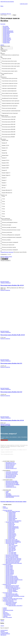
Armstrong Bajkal (12, 512)
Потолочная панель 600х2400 (8, 134)
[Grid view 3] (2, 259)
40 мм (3, 213)
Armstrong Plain (11, 519)
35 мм (3, 211)
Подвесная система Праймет (12, 554)
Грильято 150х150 (10, 572)
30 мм (3, 208)
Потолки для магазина (7, 232)
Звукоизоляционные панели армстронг (10, 100)
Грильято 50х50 (9, 565)
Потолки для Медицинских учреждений (11, 234)
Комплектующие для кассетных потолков (15, 596)
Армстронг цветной (6, 58)
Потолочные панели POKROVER (13, 542)
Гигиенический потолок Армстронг (10, 95)
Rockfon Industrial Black (13, 527)
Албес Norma (11, 544)
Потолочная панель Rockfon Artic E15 (11, 363)
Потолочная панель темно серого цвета (11, 66)
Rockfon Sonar (11, 530)
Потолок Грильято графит (11, 580)
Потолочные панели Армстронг (13, 511)
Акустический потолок (11, 475)
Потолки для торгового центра (9, 247)
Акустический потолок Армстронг (13, 558)
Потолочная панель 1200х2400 (9, 116)
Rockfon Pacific (11, 524)
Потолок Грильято (10, 466)
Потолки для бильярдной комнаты (9, 222)
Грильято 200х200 (10, 573)
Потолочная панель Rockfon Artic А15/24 (12, 420)
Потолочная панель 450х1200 (8, 121)
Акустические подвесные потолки (9, 83)
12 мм (3, 196)
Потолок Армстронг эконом (12, 557)
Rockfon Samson (11, 536)
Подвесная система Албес (11, 481)
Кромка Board (5, 155)
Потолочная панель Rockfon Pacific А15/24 (13, 335)
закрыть (2, 44)
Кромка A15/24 (5, 145)
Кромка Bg (4, 152)
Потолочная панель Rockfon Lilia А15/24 (12, 285)
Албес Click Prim (12, 549)
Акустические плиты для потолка (9, 80)
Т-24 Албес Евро (12, 546)
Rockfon (4, 51)
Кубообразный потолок (11, 463)
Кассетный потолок (10, 462)
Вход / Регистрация (7, 617)
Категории (3, 23)
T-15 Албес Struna (12, 553)
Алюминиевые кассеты (11, 486)
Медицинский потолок (11, 476)
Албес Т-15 (10, 551)
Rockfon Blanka (11, 529)
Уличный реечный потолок (12, 474)
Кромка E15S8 (5, 162)
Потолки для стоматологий (8, 244)
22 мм (3, 203)
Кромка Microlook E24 (7, 192)
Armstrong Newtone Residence (14, 520)
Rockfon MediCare (12, 534)
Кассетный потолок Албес (12, 593)
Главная (2, 252)
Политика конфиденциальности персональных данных (13, 501)
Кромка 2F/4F (5, 140)
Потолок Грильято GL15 (11, 468)
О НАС (7, 491)
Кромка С (4, 182)
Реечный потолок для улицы (12, 586)
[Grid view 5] (6, 259)
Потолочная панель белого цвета (9, 61)
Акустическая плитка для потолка (9, 78)
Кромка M (4, 170)
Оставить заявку (4, 440)
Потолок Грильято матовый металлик (14, 579)
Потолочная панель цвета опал (9, 68)
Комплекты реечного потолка (12, 585)
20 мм (3, 201)
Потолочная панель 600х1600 (8, 126)
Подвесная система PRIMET (12, 482)
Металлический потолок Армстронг (14, 563)
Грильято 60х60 (9, 566)
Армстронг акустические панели (9, 85)
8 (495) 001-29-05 (23, 3)
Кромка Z (4, 180)
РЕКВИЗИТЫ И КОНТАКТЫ (12, 496)
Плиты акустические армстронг (9, 108)
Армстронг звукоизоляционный (9, 88)
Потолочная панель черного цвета (9, 71)
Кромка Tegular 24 (6, 175)
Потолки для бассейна (7, 219)
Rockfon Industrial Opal (13, 526)
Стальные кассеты (10, 485)
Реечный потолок (10, 467)
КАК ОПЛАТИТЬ (10, 497)
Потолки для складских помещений (10, 242)
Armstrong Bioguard (12, 518)
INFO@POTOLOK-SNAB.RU (7, 1)
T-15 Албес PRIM (12, 552)
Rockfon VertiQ (11, 538)
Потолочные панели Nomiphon (12, 540)
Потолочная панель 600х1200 (8, 124)
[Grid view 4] (4, 259)
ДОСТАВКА (9, 494)
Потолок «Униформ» (13, 591)
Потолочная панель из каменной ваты (10, 55)
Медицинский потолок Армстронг (10, 105)
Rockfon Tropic (11, 531)
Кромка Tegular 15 (6, 172)
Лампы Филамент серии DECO (15, 605)
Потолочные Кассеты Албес (12, 483)
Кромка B (4, 150)
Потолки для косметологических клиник (11, 229)
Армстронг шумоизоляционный (9, 90)
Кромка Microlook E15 (7, 190)
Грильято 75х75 (9, 567)
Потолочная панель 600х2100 (8, 131)
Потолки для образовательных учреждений (11, 237)
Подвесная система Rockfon (12, 556)
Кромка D (4, 157)
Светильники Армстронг (11, 602)
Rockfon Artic (11, 525)
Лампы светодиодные (10, 604)
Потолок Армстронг (9, 252)
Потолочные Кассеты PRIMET (12, 484)
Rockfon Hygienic (12, 533)
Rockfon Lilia (11, 523)
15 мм (3, 198)
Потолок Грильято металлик (12, 578)
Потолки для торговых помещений (10, 249)
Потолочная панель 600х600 (8, 136)
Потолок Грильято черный (12, 577)
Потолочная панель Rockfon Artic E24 (11, 392)
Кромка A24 (5, 147)
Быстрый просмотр (5, 281)
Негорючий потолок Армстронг (13, 560)
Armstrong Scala (11, 513)
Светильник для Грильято (11, 472)
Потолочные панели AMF (11, 539)
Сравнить (5, 616)
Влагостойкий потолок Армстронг (10, 93)
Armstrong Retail (11, 516)
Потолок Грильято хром (11, 583)
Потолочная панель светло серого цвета (11, 63)
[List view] (1, 259)
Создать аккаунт (4, 630)
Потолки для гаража (6, 224)
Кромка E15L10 (5, 160)
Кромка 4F (4, 142)
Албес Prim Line (11, 550)
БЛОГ (7, 492)
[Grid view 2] (7, 259)
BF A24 (3, 187)
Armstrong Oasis (11, 514)
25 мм (3, 206)
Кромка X (4, 177)
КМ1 (3, 74)
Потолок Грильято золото (11, 582)
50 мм (3, 216)
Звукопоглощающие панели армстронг (10, 103)
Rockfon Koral (11, 532)
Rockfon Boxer (11, 537)
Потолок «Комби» (12, 590)
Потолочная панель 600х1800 (8, 129)
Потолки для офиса (6, 239)
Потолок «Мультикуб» (13, 589)
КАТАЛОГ (8, 493)
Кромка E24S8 (5, 167)
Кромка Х (4, 185)
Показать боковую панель (6, 256)
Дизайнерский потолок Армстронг (10, 98)
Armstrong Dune (11, 517)
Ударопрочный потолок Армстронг (10, 113)
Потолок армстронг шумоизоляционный (11, 110)
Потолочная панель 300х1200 (8, 119)
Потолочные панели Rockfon (12, 521)
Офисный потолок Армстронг (12, 562)
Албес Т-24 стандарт (13, 545)
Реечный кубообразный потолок (13, 587)
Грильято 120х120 (10, 571)
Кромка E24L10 (5, 165)
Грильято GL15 (9, 575)
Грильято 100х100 (10, 570)
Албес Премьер (11, 547)
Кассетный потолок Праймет (12, 595)
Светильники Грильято (11, 603)
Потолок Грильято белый (11, 576)
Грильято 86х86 (9, 569)
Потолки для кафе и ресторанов (9, 227)
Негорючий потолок (10, 477)
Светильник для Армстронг (12, 471)
